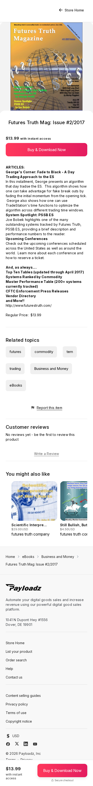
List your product (19, 651)
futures (15, 351)
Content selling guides (23, 696)
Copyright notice (19, 721)
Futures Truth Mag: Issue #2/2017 (32, 564)
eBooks (16, 385)
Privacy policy (17, 704)
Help (9, 669)
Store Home (74, 10)
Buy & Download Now (46, 149)
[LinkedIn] (26, 744)
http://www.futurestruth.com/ (29, 305)
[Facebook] (8, 744)
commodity (44, 351)
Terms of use (16, 713)
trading (15, 368)
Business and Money (51, 368)
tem (70, 351)
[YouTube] (35, 744)
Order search (16, 660)
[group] (34, 509)
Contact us (14, 677)
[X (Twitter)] (17, 744)
